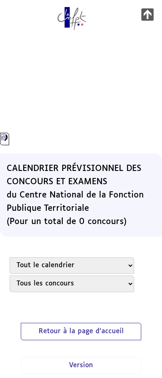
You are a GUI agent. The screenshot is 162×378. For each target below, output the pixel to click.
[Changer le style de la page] (4, 139)
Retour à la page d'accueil (81, 331)
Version (81, 365)
